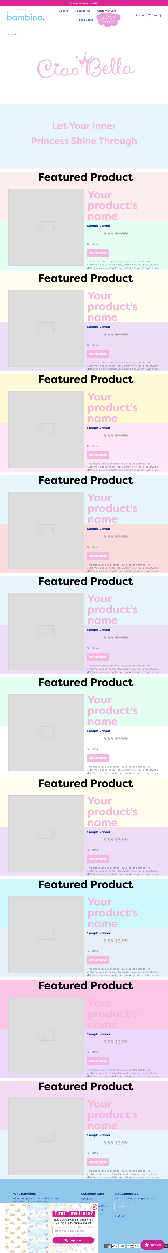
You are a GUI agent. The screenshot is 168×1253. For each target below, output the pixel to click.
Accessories (82, 10)
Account (141, 15)
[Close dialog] (94, 1207)
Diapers (63, 10)
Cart (156, 15)
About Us (86, 1198)
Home (4, 34)
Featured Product (85, 177)
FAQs (84, 1202)
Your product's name (112, 205)
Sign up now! (73, 1240)
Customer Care (106, 10)
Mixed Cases (85, 19)
